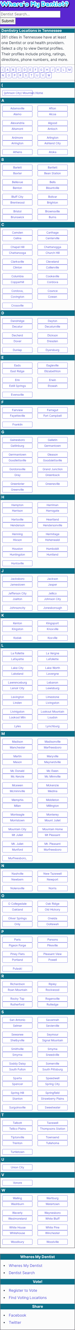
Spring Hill (17, 1092)
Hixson (17, 539)
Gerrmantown (17, 454)
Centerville (52, 238)
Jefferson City (17, 593)
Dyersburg (52, 350)
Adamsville (17, 108)
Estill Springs (17, 385)
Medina (52, 791)
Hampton (17, 505)
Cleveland (52, 261)
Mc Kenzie (17, 776)
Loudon (52, 717)
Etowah (52, 385)
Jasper (52, 584)
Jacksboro (17, 578)
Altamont (17, 128)
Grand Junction (53, 469)
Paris (17, 939)
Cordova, (17, 290)
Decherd (17, 335)
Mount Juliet (53, 820)
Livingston (52, 702)
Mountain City (17, 829)
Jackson (52, 578)
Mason (17, 762)
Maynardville (52, 762)
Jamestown (17, 584)
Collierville (52, 267)
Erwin (52, 380)
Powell (52, 959)
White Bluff (52, 1218)
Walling (17, 1198)
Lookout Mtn (17, 717)
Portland (17, 959)
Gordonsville (17, 469)
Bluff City (17, 196)
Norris (52, 888)
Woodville (52, 1241)
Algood (52, 123)
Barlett (17, 167)
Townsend (52, 1137)
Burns (52, 217)
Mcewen (17, 785)
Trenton (17, 1143)
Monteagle (17, 814)
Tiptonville (17, 1137)
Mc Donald (17, 770)
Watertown (53, 1204)
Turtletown (17, 1152)
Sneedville (52, 1054)
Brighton (52, 202)
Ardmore (17, 137)
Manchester (17, 747)
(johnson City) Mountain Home (18, 93)
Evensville (17, 394)
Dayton (52, 321)
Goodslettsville (52, 460)
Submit (8, 21)
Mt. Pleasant (52, 843)
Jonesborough (52, 607)
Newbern (17, 879)
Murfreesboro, (17, 858)
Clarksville (17, 261)
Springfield (52, 1092)
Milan (17, 805)
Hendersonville (52, 525)
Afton (52, 108)
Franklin (17, 424)
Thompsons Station (52, 1128)
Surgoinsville (17, 1107)
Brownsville (52, 211)
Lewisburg (52, 688)
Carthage (52, 232)
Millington (52, 805)
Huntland (52, 554)
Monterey (52, 814)
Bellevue (17, 182)
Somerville (52, 1063)
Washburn (17, 1204)
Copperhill (17, 282)
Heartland (52, 519)
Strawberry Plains (52, 1098)
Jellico (52, 593)
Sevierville (52, 1025)
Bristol (17, 211)
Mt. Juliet (17, 843)
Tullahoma (52, 1143)
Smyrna (17, 1054)
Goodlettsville (17, 460)
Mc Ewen (52, 770)
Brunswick (17, 217)
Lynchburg (53, 726)
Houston (17, 548)
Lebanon (52, 682)
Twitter (15, 1322)
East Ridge (17, 371)
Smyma (52, 1049)
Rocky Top (17, 998)
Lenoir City (17, 688)
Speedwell (52, 1078)
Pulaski (17, 968)
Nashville (17, 873)
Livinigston (17, 711)
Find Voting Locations (28, 1297)
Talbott (17, 1122)
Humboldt (52, 548)
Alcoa (52, 114)
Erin (17, 380)
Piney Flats (17, 954)
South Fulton (17, 1069)
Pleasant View (52, 954)
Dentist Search (22, 1273)
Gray (17, 475)
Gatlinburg (17, 445)
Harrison (17, 510)
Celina (17, 238)
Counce (53, 290)
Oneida (52, 918)
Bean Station (52, 173)
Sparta (17, 1078)
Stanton (17, 1098)
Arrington (17, 143)
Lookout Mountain (52, 711)
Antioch (52, 128)
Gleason (52, 454)
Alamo (17, 114)
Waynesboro (52, 1212)
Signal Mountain (52, 1040)
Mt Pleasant (52, 835)
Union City (17, 1167)
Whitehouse (17, 1233)
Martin (17, 756)
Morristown (17, 820)
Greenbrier (17, 483)
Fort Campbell (52, 415)
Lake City (17, 668)
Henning (17, 534)
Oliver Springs (17, 918)
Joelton (17, 599)
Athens (17, 152)
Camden (17, 232)
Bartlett (52, 167)
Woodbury (17, 1241)
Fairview (17, 410)
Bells (53, 182)
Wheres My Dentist (25, 1265)
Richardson (17, 984)
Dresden (52, 341)
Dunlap (17, 350)
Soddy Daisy (17, 1063)
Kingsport (52, 623)
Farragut (52, 410)
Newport (52, 879)
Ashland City (52, 143)
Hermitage (52, 534)
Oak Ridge (52, 903)
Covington (17, 296)
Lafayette (17, 659)
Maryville (52, 756)
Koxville (52, 637)
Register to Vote (23, 1290)
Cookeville (52, 276)
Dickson (52, 335)
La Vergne (52, 653)
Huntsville (17, 563)
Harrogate (52, 510)
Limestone (52, 697)
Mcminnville (17, 791)
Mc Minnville (53, 776)
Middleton (52, 800)
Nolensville (17, 888)
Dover (17, 341)
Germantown (52, 445)
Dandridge (17, 321)
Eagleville (52, 365)
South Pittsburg (52, 1069)
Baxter (17, 173)
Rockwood (52, 989)
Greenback (52, 475)
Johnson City (52, 599)
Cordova (52, 282)
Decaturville (52, 326)
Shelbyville (17, 1040)
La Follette (17, 653)
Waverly (17, 1212)
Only (17, 924)
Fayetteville (17, 415)
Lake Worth (52, 668)
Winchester (52, 1233)
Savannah (52, 1019)
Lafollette (52, 659)
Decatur (17, 326)
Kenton (17, 623)
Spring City (52, 1084)
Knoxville (52, 629)
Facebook (17, 1315)
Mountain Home (52, 829)
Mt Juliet (17, 835)
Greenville (17, 489)
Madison (17, 741)
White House (17, 1227)
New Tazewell (52, 873)
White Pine (52, 1227)
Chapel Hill (17, 247)
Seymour (52, 1034)
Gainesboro (17, 440)
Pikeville (52, 945)
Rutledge (52, 1004)
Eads (17, 365)
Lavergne (52, 673)
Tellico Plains (17, 1128)
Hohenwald (52, 539)
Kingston (17, 629)
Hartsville (17, 519)
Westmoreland (17, 1218)
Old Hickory (52, 909)
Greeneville (52, 483)
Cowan (52, 296)
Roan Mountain (17, 989)
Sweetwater (52, 1107)
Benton (17, 188)
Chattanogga (52, 247)
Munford (17, 849)
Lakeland (17, 673)
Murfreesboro (52, 849)
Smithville (17, 1049)
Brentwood (17, 202)
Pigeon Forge (17, 945)
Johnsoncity (17, 607)
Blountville (52, 188)
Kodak (17, 637)
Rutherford (17, 1004)
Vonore (17, 1182)
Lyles (17, 726)
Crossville (17, 305)
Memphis (17, 800)
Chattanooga (17, 252)
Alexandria (17, 123)
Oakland (17, 909)
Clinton (17, 267)
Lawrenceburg (17, 682)
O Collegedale (17, 903)
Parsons (52, 939)
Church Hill (53, 252)
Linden (17, 702)
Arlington (52, 137)
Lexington (17, 697)
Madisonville (53, 741)
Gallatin (52, 440)
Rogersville (52, 998)
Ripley (53, 984)
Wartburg (52, 1198)
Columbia (17, 276)
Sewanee (17, 1034)
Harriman (52, 505)
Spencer (17, 1084)
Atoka (52, 152)
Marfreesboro (52, 747)
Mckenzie (52, 785)
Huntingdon (17, 554)
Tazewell (52, 1122)
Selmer (17, 1025)
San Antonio (17, 1019)
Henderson (17, 525)
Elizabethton (52, 371)
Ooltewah (52, 924)
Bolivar (52, 196)
